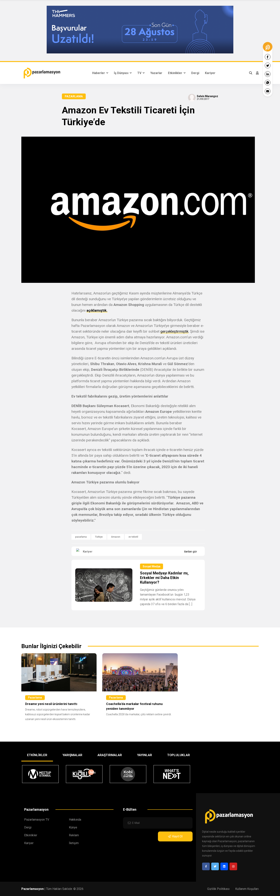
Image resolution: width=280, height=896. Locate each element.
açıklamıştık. (96, 310)
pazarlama (81, 537)
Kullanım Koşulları (247, 889)
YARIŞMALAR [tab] (72, 755)
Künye (73, 827)
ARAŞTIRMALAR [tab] (110, 755)
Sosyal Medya (151, 566)
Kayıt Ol (177, 836)
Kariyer (210, 73)
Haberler (99, 73)
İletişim (74, 843)
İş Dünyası (121, 73)
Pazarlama (74, 96)
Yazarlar (156, 73)
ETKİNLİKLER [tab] (37, 755)
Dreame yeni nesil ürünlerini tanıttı (51, 704)
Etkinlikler (175, 73)
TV (139, 73)
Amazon (115, 537)
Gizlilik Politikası (218, 889)
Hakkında (75, 819)
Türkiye (99, 537)
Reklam (74, 835)
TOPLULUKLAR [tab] (178, 755)
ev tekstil (133, 537)
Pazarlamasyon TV (36, 819)
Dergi (195, 73)
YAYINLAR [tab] (144, 755)
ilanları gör (190, 551)
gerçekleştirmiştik (174, 331)
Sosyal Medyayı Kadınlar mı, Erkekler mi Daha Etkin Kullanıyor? (164, 578)
